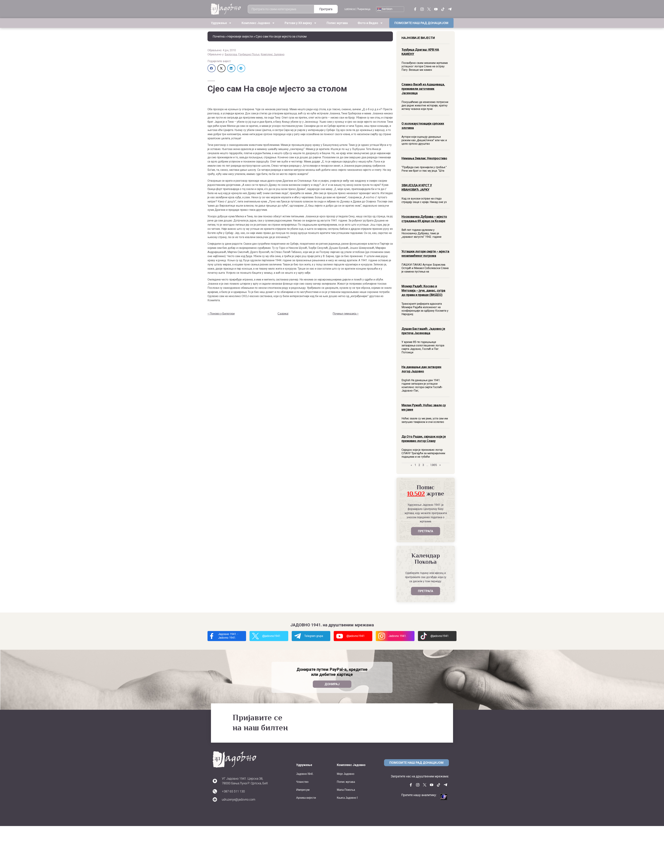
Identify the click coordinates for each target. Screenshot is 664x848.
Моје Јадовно (345, 774)
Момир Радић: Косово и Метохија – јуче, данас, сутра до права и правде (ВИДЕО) (423, 290)
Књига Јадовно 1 (347, 798)
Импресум (303, 790)
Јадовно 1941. (304, 774)
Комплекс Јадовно (272, 54)
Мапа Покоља (346, 790)
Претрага (325, 9)
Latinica (349, 9)
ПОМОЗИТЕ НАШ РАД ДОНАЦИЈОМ (421, 23)
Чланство (302, 782)
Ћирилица (363, 9)
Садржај (283, 314)
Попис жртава (337, 23)
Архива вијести (306, 798)
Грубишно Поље (249, 54)
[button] (212, 68)
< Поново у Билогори (221, 314)
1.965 (434, 465)
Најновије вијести (240, 36)
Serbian (386, 9)
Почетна (219, 36)
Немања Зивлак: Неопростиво (424, 158)
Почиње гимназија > (346, 314)
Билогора (231, 54)
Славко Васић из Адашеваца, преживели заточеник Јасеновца (423, 89)
